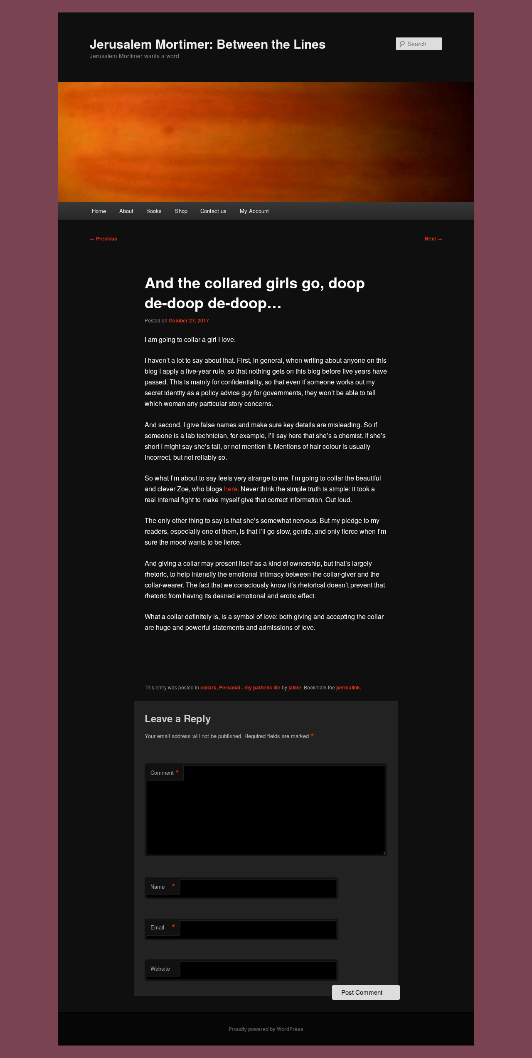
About (126, 211)
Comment (164, 772)
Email (162, 927)
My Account (254, 211)
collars (208, 687)
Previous (103, 238)
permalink (348, 687)
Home (99, 211)
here (230, 488)
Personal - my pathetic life (250, 687)
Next (433, 238)
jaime (294, 687)
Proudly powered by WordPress (266, 1029)
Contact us (213, 211)
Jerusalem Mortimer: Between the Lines (208, 43)
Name (162, 886)
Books (154, 211)
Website (160, 968)
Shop (181, 211)
